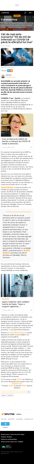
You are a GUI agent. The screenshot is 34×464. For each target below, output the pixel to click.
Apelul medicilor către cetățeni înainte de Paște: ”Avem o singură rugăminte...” (15, 304)
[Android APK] (6, 447)
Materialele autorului (10, 77)
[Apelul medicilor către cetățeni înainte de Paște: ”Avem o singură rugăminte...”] (17, 285)
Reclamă (9, 437)
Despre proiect (5, 434)
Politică (3, 419)
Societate (5, 299)
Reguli (22, 434)
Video (11, 386)
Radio (24, 386)
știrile (19, 379)
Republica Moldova (14, 392)
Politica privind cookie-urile (9, 441)
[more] (31, 147)
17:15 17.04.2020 (5, 46)
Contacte (3, 437)
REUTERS (4, 67)
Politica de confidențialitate (9, 439)
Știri (29, 392)
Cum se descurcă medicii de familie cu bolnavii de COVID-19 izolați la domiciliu (16, 141)
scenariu (4, 395)
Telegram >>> (17, 384)
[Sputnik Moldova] (5, 13)
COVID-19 (10, 395)
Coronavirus (5, 392)
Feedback (20, 441)
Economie (19, 419)
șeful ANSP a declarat (18, 333)
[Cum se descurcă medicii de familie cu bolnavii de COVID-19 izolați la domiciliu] (17, 125)
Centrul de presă (15, 434)
